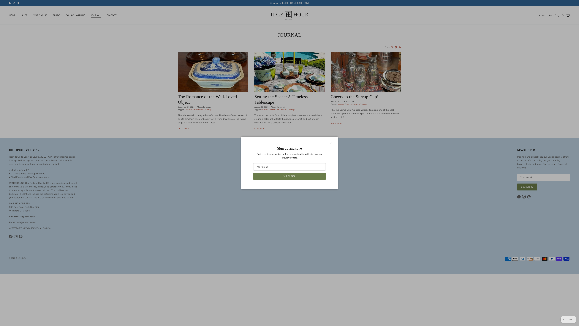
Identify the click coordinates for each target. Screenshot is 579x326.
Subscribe (289, 176)
